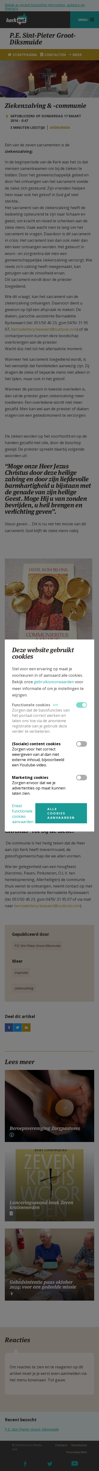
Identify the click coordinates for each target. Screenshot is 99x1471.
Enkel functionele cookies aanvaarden (22, 813)
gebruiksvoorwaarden (54, 681)
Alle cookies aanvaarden (61, 813)
